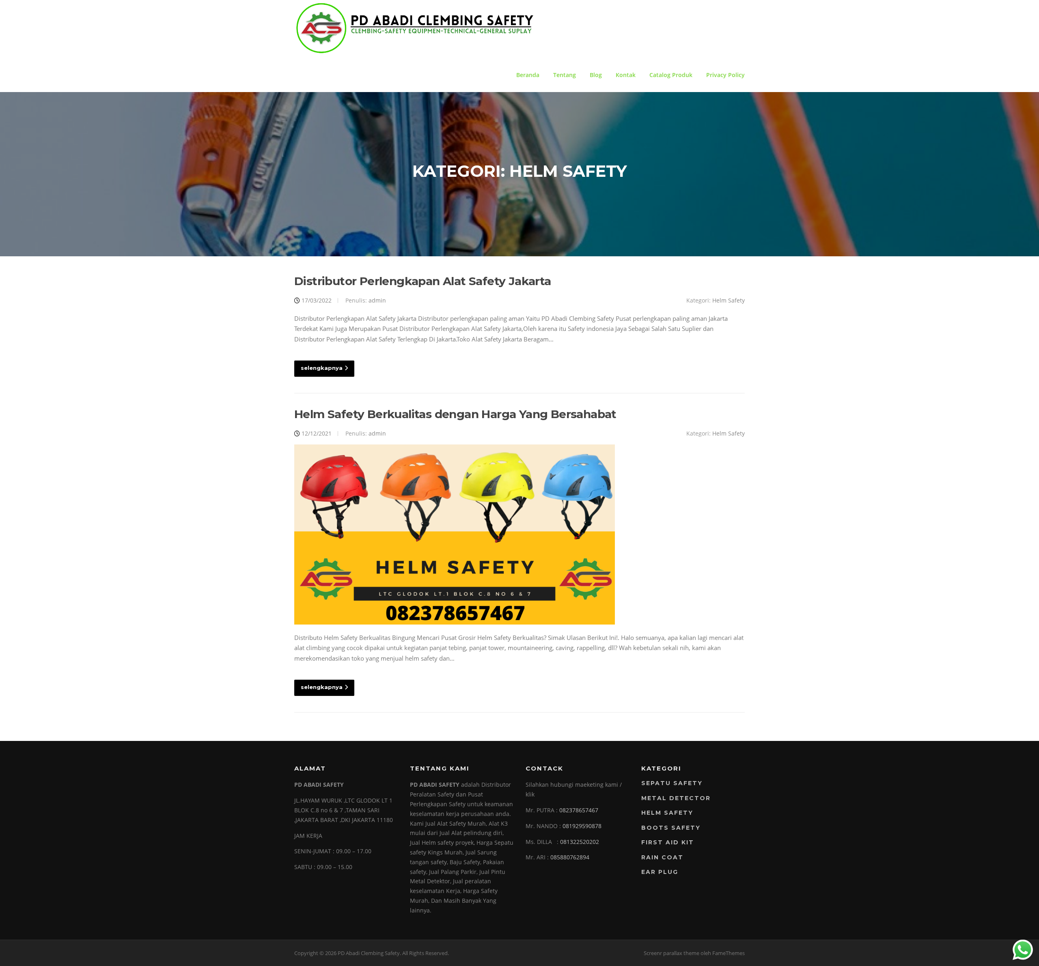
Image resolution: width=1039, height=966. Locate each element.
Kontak (626, 75)
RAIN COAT (662, 857)
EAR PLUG (659, 872)
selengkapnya (322, 368)
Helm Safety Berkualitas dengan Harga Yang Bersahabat (455, 414)
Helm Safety (728, 300)
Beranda (527, 75)
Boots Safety (671, 827)
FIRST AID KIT (667, 842)
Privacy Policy (725, 75)
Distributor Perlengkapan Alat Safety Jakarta (422, 281)
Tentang (564, 75)
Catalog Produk (670, 75)
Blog (596, 75)
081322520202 (579, 842)
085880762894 (569, 857)
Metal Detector (676, 798)
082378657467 (578, 810)
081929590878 (582, 826)
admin (377, 300)
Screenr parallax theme (671, 953)
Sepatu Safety (672, 783)
